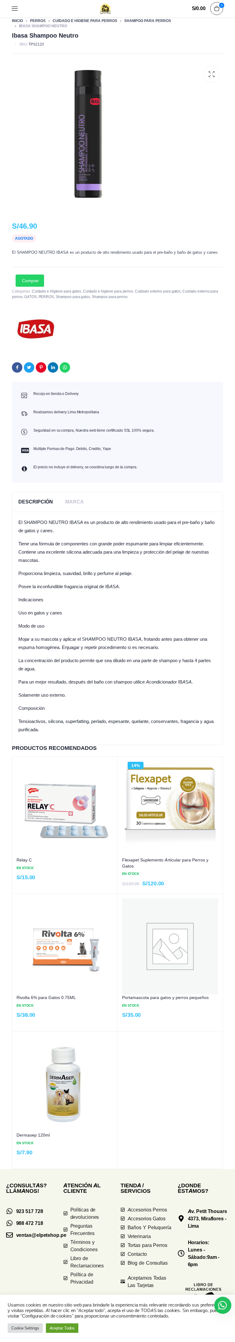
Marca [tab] (74, 501)
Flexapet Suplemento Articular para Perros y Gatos (165, 862)
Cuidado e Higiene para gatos (56, 291)
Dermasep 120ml (33, 1134)
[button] (211, 74)
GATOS (30, 296)
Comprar (30, 280)
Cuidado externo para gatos (158, 291)
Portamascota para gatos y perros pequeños (165, 997)
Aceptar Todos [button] (62, 1327)
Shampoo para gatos (73, 296)
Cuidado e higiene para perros (85, 21)
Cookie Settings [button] (25, 1327)
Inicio (17, 21)
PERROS (38, 21)
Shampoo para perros (147, 21)
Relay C (24, 859)
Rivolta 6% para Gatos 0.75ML (46, 997)
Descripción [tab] (35, 501)
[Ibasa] (36, 328)
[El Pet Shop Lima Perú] (105, 8)
